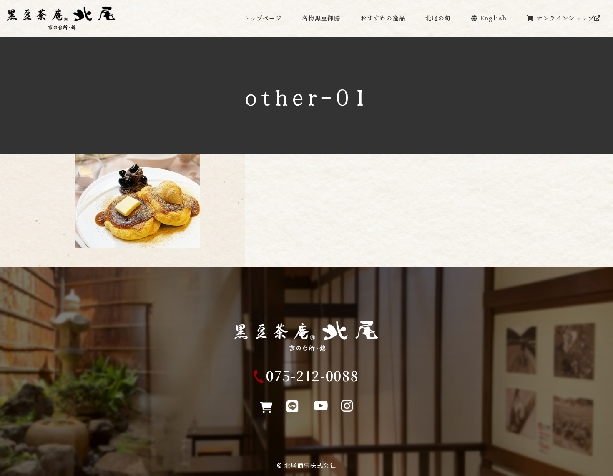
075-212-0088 (312, 375)
